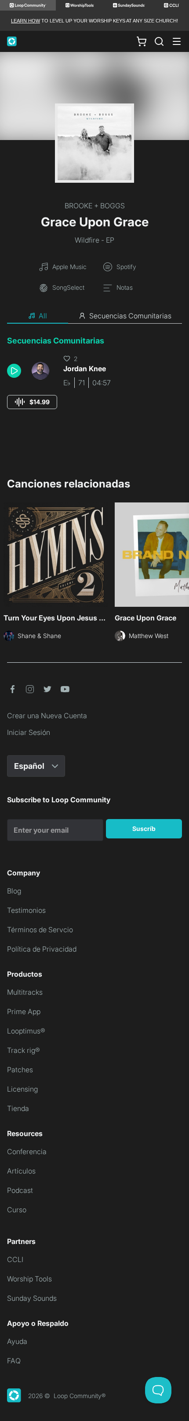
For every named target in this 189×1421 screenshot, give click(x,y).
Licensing (22, 1089)
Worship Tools (29, 1278)
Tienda (18, 1108)
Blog (14, 890)
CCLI (15, 1259)
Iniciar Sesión (28, 732)
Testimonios (26, 910)
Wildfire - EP (94, 240)
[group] (32, 402)
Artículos (21, 1170)
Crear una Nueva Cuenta (47, 715)
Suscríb (144, 828)
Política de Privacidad (41, 949)
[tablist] (94, 316)
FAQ (14, 1360)
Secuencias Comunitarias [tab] (130, 315)
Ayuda (17, 1341)
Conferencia (27, 1151)
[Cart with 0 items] (141, 41)
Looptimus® (26, 1030)
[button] (16, 371)
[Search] (159, 41)
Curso (16, 1209)
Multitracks (25, 992)
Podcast (20, 1190)
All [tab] (43, 315)
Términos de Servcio (40, 929)
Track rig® (23, 1050)
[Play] (14, 371)
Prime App (23, 1011)
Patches (20, 1069)
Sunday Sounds (32, 1298)
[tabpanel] (94, 381)
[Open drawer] (176, 41)
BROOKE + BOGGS (95, 205)
